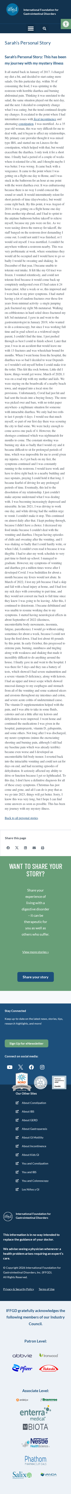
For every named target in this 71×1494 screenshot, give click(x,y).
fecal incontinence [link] (44, 119)
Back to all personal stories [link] (21, 818)
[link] (66, 24)
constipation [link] (26, 124)
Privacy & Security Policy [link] (18, 1289)
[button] (31, 28)
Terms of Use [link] (46, 1289)
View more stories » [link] (35, 952)
